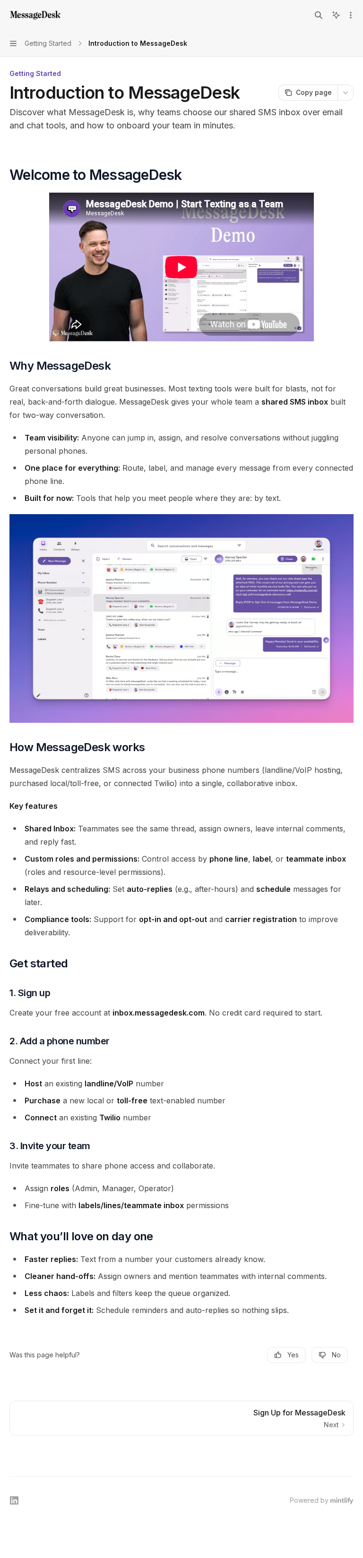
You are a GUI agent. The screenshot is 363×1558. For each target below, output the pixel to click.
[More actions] (350, 15)
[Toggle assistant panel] (336, 15)
